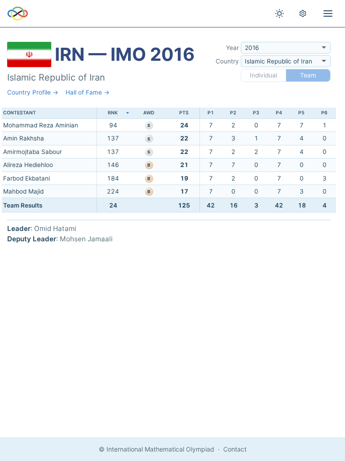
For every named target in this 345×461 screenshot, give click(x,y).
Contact (235, 449)
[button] (113, 113)
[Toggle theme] (279, 13)
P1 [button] (211, 113)
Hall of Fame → (88, 92)
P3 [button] (256, 113)
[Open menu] (328, 13)
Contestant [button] (19, 113)
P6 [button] (324, 113)
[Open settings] (303, 13)
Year (232, 47)
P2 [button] (233, 113)
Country (227, 61)
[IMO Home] (17, 13)
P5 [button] (301, 113)
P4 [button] (279, 113)
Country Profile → (32, 92)
